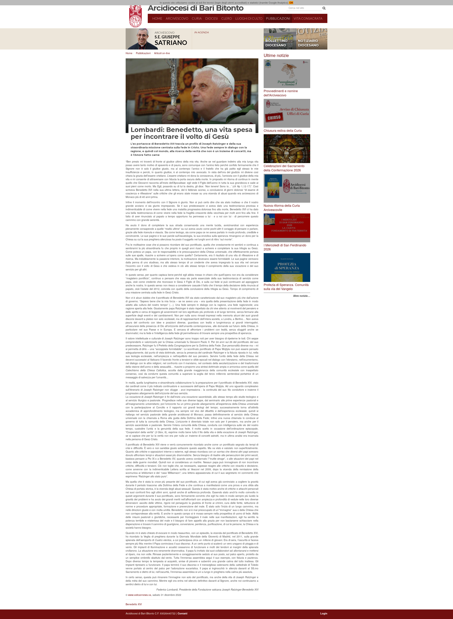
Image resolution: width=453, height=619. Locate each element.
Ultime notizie (276, 55)
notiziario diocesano (308, 43)
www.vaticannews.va (139, 595)
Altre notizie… (301, 295)
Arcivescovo (177, 18)
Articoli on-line (162, 53)
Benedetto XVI (134, 604)
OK (291, 2)
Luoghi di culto (248, 18)
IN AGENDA (201, 32)
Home (157, 18)
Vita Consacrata (308, 18)
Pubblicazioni (278, 18)
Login (323, 613)
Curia (197, 18)
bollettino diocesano (276, 43)
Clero (226, 18)
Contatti (182, 613)
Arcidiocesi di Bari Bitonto (195, 8)
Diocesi (211, 18)
